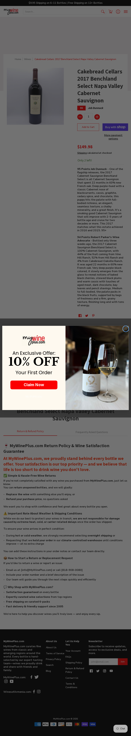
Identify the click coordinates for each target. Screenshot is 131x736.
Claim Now (34, 385)
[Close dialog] (125, 329)
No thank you (34, 396)
